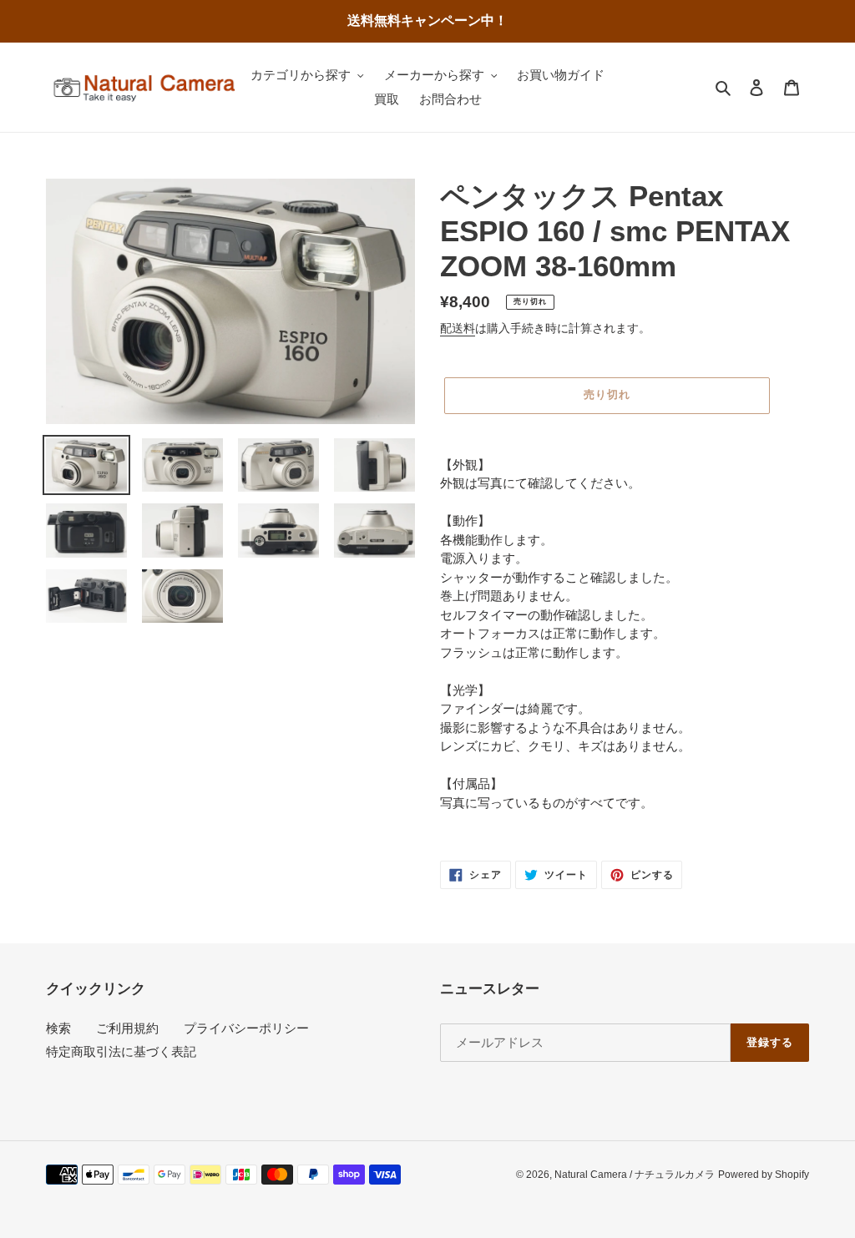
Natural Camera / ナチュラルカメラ (634, 1174)
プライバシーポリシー (246, 1028)
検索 (58, 1028)
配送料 (457, 328)
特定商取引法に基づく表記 (121, 1051)
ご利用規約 (127, 1028)
